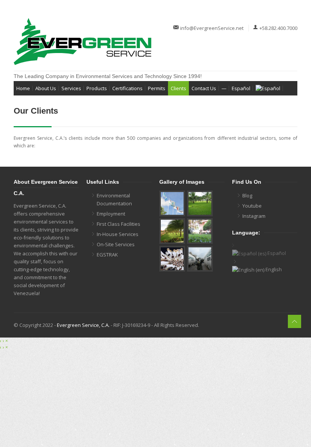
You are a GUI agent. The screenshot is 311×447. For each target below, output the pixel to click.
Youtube (252, 205)
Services (71, 88)
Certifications (127, 88)
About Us (45, 88)
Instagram (253, 216)
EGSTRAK (107, 254)
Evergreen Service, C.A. (83, 325)
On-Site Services (116, 244)
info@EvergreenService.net (211, 28)
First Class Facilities (118, 223)
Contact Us (204, 88)
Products (96, 88)
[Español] (268, 88)
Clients (178, 88)
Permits (156, 88)
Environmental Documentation (114, 199)
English (273, 269)
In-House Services (117, 234)
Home (23, 88)
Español (241, 88)
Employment (111, 213)
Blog (247, 195)
